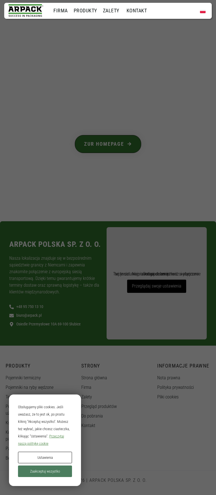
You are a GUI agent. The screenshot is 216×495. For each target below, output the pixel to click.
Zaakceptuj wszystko (45, 471)
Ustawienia (45, 457)
